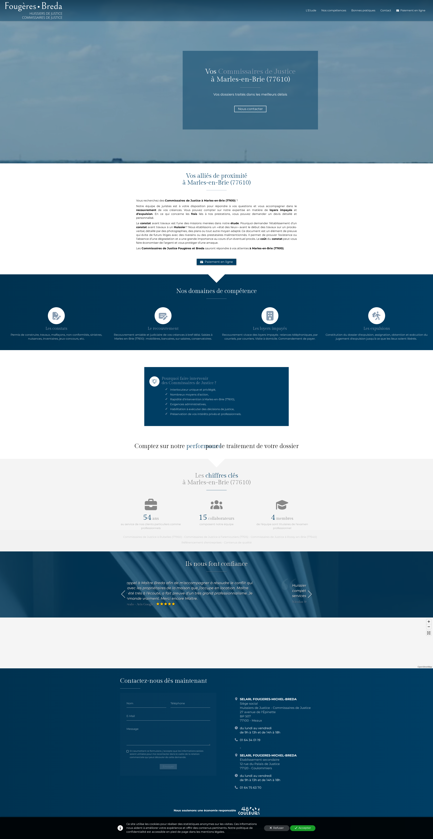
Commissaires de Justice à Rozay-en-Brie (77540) (284, 537)
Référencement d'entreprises (201, 542)
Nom (130, 703)
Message (133, 728)
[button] (208, 631)
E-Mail (131, 716)
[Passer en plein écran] (428, 633)
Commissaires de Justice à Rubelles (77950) (152, 537)
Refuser (278, 828)
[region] (216, 643)
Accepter (305, 828)
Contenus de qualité (238, 542)
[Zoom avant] (428, 621)
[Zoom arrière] (428, 626)
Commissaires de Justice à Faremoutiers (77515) (216, 537)
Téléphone (177, 703)
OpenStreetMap (425, 666)
